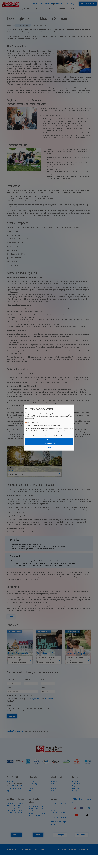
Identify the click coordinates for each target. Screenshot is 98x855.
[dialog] (49, 427)
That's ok (49, 440)
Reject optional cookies (49, 443)
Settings (49, 447)
